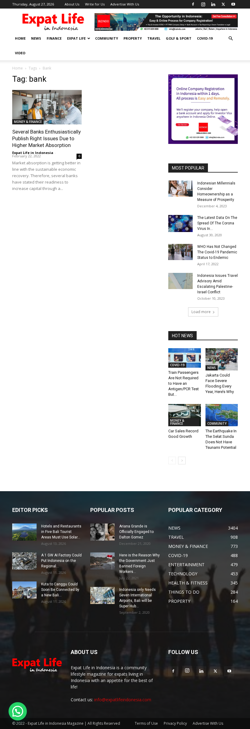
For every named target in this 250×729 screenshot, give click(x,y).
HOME (20, 38)
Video (20, 53)
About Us (72, 4)
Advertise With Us (124, 4)
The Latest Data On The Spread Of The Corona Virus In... (217, 223)
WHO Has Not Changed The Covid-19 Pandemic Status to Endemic (217, 252)
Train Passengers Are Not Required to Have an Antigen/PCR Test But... (183, 383)
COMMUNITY (106, 38)
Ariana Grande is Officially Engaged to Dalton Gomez (136, 531)
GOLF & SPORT (178, 38)
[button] (230, 38)
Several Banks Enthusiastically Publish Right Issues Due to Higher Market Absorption (46, 138)
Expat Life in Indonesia (32, 152)
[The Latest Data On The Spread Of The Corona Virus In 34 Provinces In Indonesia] (180, 223)
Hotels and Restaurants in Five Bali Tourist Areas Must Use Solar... (61, 531)
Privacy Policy (175, 723)
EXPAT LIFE (76, 38)
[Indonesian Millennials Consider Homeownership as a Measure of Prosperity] (180, 188)
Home (17, 68)
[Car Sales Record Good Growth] (184, 415)
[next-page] (182, 460)
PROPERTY (132, 38)
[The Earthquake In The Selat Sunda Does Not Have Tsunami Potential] (221, 415)
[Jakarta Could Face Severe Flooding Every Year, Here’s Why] (221, 359)
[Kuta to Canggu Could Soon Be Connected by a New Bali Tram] (24, 590)
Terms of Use (146, 723)
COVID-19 (204, 38)
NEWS (36, 38)
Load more (201, 311)
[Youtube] (233, 4)
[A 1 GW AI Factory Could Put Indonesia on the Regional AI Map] (24, 561)
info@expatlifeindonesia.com (122, 699)
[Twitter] (223, 4)
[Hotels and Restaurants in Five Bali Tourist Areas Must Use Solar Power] (24, 532)
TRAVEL (153, 38)
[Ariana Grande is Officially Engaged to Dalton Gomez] (102, 532)
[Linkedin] (213, 4)
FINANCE (54, 38)
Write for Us (95, 4)
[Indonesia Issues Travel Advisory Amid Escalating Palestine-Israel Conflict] (180, 281)
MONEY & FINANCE (28, 122)
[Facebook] (193, 4)
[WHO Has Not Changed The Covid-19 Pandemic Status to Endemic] (180, 252)
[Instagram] (203, 4)
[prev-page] (172, 460)
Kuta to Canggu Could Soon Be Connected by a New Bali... (60, 589)
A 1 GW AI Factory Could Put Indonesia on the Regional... (61, 560)
